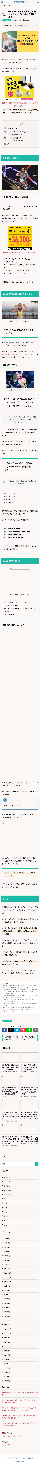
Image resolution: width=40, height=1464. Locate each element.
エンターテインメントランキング (11, 1436)
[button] (4, 1030)
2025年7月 (7, 1294)
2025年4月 (7, 1307)
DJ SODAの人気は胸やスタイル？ (18, 132)
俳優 (5, 1207)
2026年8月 (7, 1239)
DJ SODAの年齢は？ (13, 138)
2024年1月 (7, 1372)
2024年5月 (7, 1355)
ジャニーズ (7, 1194)
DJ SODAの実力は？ (16, 134)
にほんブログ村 (7, 1445)
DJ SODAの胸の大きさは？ (19, 141)
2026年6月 (7, 1247)
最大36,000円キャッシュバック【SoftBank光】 (19, 252)
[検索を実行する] (36, 1164)
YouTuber (7, 1177)
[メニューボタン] (38, 2)
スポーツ (7, 1199)
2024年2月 (7, 1368)
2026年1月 (7, 1269)
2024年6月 (7, 1351)
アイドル (7, 1186)
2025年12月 (7, 1273)
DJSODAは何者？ (12, 128)
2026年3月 (7, 1260)
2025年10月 (7, 1282)
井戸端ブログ (20, 2)
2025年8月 (7, 1290)
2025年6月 (7, 1299)
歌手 (5, 1220)
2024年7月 (7, 1346)
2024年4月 (7, 1359)
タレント (7, 1203)
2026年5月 (7, 1251)
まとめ (8, 144)
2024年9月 (7, 1338)
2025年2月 (7, 1316)
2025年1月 (7, 1320)
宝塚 (5, 1212)
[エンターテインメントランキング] (7, 1433)
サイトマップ (10, 1458)
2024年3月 (7, 1364)
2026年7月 (7, 1243)
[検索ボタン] (2, 2)
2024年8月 (7, 1342)
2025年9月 (7, 1286)
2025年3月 (7, 1312)
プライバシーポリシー (20, 1458)
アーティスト (7, 20)
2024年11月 (7, 1329)
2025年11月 (7, 1277)
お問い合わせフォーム (15, 1009)
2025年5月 (7, 1303)
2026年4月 (7, 1256)
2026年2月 (7, 1264)
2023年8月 (7, 1381)
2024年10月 (7, 1333)
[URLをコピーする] (35, 1030)
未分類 (6, 1216)
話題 (5, 1225)
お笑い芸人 (7, 1190)
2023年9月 (7, 1376)
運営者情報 (30, 1458)
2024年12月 (7, 1325)
